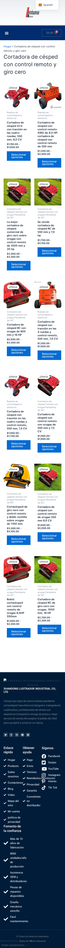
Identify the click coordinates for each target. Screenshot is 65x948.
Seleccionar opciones (18, 156)
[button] (7, 33)
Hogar (7, 46)
